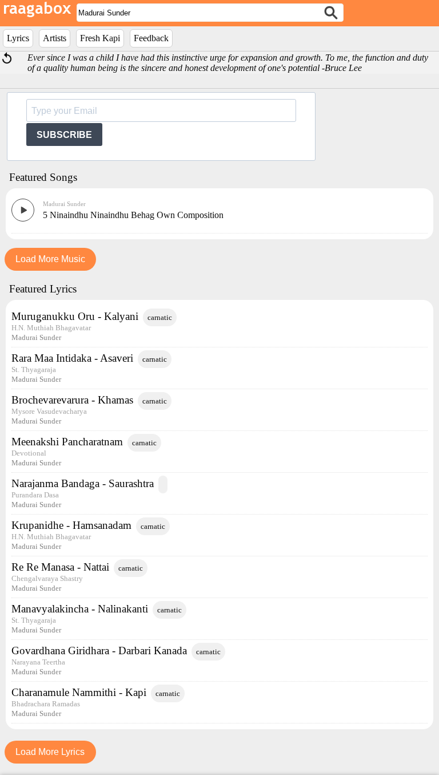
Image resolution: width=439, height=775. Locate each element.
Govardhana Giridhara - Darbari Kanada (99, 650)
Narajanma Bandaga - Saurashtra (82, 483)
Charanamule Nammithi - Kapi (78, 692)
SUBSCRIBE (64, 135)
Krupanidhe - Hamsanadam (71, 525)
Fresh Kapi (100, 38)
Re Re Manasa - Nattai (60, 567)
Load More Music (50, 259)
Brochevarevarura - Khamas (72, 400)
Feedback (151, 38)
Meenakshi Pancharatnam (67, 442)
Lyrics (18, 38)
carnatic (159, 317)
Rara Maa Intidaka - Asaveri (72, 358)
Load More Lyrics (50, 752)
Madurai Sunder (64, 203)
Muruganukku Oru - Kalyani (74, 316)
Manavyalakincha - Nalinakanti (79, 609)
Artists (54, 38)
